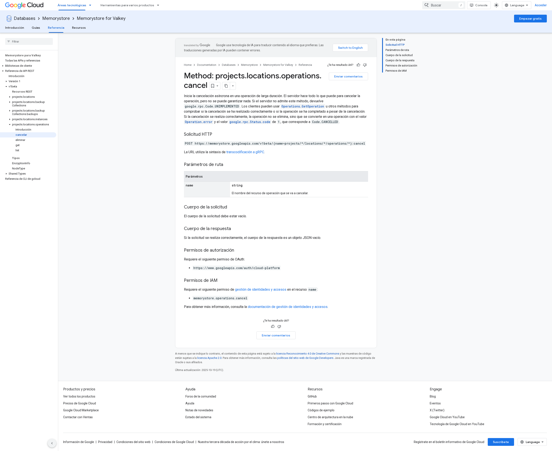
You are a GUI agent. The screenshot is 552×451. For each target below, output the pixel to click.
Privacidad (105, 442)
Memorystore (56, 18)
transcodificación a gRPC (245, 152)
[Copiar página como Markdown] (226, 86)
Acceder (541, 5)
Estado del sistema (198, 417)
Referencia (56, 28)
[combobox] (443, 5)
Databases (24, 18)
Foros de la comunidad (200, 396)
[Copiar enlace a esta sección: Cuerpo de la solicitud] (231, 207)
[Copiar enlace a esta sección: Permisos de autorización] (238, 250)
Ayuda (189, 403)
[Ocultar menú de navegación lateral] (52, 443)
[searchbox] (29, 41)
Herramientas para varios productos (127, 5)
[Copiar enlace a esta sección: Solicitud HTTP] (216, 134)
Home (187, 64)
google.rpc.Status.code (249, 122)
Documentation (206, 64)
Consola (481, 5)
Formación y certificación (325, 424)
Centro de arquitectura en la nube (330, 417)
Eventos (435, 403)
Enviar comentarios (348, 76)
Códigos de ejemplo (321, 410)
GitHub (312, 396)
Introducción (14, 28)
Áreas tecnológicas (72, 5)
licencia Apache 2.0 (209, 358)
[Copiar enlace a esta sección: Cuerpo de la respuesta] (235, 229)
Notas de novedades (199, 410)
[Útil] (358, 65)
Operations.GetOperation (302, 106)
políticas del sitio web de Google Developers (305, 358)
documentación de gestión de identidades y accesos (288, 307)
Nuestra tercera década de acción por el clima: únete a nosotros (241, 442)
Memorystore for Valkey (101, 18)
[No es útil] (365, 65)
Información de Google (78, 442)
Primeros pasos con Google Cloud (330, 403)
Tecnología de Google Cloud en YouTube (457, 424)
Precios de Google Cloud (79, 403)
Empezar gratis (530, 18)
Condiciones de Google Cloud (174, 442)
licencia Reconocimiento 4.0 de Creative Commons (307, 353)
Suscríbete (501, 442)
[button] (28, 65)
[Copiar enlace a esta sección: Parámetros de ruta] (227, 164)
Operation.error (198, 122)
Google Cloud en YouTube (447, 417)
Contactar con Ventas (78, 417)
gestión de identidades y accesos (260, 289)
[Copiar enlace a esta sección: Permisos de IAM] (222, 280)
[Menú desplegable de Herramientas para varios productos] (159, 5)
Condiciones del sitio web (133, 442)
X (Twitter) (437, 410)
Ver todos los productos (79, 396)
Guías (36, 28)
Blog (433, 396)
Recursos (79, 28)
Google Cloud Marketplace (81, 410)
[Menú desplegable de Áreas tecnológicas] (91, 5)
